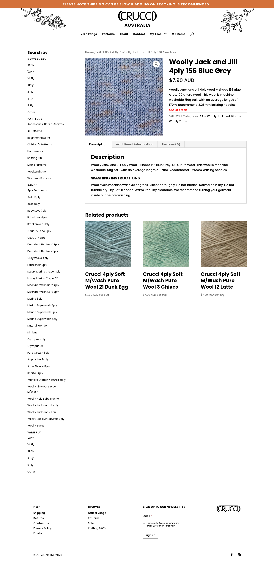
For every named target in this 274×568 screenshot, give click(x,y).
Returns (38, 518)
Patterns (108, 34)
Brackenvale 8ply (38, 224)
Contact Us (41, 523)
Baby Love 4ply (37, 217)
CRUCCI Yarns (36, 238)
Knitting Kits (34, 158)
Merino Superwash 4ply (42, 319)
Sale (91, 523)
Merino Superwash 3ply (42, 312)
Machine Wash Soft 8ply (43, 292)
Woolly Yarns (178, 121)
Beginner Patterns (39, 138)
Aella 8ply (33, 204)
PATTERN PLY (36, 59)
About (123, 34)
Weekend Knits (37, 171)
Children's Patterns (39, 144)
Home (89, 52)
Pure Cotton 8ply (38, 353)
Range (32, 185)
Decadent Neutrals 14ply (43, 244)
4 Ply (115, 52)
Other (31, 112)
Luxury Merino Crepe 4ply (43, 271)
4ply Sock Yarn (37, 190)
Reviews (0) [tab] (171, 144)
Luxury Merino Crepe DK (42, 278)
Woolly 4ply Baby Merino (43, 399)
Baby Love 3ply (36, 211)
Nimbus (32, 332)
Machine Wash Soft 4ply (43, 285)
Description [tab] (98, 144)
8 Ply (30, 105)
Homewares (35, 151)
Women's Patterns (39, 178)
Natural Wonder (37, 325)
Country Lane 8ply (39, 231)
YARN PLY (103, 52)
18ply (30, 85)
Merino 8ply (34, 299)
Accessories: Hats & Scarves (45, 124)
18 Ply (30, 451)
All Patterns (34, 131)
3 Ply (30, 92)
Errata (37, 533)
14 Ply (30, 78)
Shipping (39, 513)
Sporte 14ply (35, 373)
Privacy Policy (42, 528)
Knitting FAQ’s (97, 528)
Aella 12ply (33, 197)
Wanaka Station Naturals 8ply (46, 380)
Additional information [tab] (134, 144)
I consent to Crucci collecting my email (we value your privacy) (163, 524)
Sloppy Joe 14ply (37, 359)
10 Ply (30, 65)
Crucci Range (97, 513)
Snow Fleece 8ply (38, 366)
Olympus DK (35, 346)
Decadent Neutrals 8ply (42, 251)
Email (147, 516)
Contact (139, 34)
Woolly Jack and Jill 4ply (224, 116)
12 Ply (30, 71)
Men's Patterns (37, 165)
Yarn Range (89, 34)
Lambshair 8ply (37, 265)
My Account (158, 34)
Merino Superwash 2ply (42, 305)
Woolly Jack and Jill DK (41, 412)
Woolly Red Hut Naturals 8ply (45, 419)
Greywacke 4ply (37, 258)
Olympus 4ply (36, 339)
